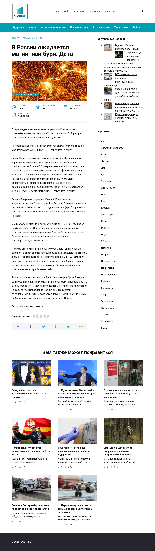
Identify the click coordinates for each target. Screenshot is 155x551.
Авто (103, 141)
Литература (107, 214)
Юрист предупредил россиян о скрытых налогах (126, 118)
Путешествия (108, 274)
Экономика (94, 11)
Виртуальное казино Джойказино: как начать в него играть (30, 393)
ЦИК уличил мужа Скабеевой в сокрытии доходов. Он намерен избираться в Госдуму (76, 393)
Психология (107, 267)
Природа (105, 254)
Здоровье (18, 27)
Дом (103, 168)
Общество (78, 11)
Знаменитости (101, 27)
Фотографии (107, 308)
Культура (105, 208)
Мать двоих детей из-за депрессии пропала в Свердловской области (118, 451)
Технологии (121, 27)
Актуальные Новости (53, 27)
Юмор (104, 328)
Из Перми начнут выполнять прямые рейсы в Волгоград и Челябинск (75, 509)
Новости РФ (61, 11)
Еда (103, 174)
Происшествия (79, 27)
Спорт (104, 294)
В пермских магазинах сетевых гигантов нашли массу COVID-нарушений (122, 393)
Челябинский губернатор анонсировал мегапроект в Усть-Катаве (31, 451)
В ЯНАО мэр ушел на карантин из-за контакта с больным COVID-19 (129, 107)
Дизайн (105, 161)
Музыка (105, 228)
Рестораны (107, 288)
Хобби (104, 314)
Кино (103, 201)
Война (136, 27)
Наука (32, 27)
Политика (110, 11)
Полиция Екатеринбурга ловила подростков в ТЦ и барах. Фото (30, 507)
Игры (104, 194)
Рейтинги (106, 281)
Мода (104, 221)
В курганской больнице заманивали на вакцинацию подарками (74, 451)
